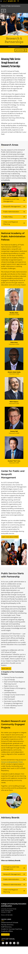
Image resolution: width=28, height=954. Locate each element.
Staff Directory (6, 927)
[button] (14, 200)
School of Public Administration (14, 46)
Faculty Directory (7, 925)
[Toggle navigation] (3, 10)
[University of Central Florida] (11, 2)
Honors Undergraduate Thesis (12, 762)
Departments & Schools (9, 922)
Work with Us (6, 668)
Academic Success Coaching (11, 929)
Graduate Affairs (7, 931)
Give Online (5, 934)
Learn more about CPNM (10, 537)
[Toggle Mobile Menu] (26, 1)
